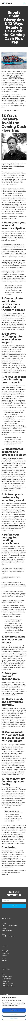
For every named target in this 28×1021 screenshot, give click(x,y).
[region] (14, 1008)
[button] (24, 3)
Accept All (14, 1010)
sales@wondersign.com (9, 936)
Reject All (14, 1018)
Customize (14, 1014)
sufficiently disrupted (15, 77)
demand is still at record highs (16, 78)
